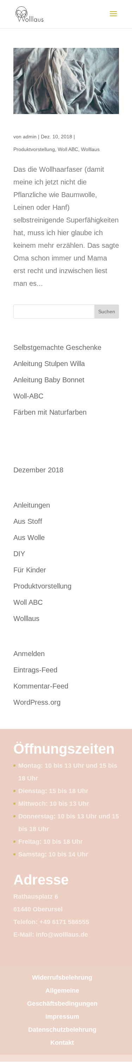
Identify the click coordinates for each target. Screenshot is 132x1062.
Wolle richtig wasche (40, 127)
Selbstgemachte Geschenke (57, 347)
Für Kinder (29, 570)
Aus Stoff (27, 521)
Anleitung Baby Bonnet (48, 380)
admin (30, 136)
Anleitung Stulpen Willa (49, 363)
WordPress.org (37, 702)
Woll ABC (68, 149)
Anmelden (29, 654)
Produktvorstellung (34, 149)
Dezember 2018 (38, 470)
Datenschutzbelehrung (62, 1029)
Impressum (62, 1016)
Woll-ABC (28, 396)
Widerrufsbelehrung (62, 977)
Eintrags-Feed (35, 670)
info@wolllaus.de (62, 934)
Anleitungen (31, 505)
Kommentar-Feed (40, 686)
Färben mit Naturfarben (50, 412)
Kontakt (62, 1042)
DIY (19, 554)
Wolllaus (90, 149)
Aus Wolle (29, 537)
